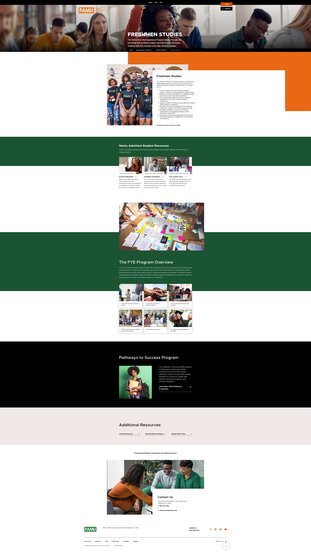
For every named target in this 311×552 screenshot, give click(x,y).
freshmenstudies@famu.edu (168, 510)
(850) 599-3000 (194, 530)
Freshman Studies (161, 50)
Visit (156, 2)
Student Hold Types (178, 434)
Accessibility (126, 541)
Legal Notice (98, 541)
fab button (226, 546)
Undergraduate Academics (143, 50)
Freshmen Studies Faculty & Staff (168, 125)
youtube (226, 529)
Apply (150, 2)
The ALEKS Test (176, 177)
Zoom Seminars (126, 177)
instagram (215, 529)
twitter (220, 529)
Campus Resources (126, 434)
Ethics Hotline (115, 541)
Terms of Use (87, 541)
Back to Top (219, 541)
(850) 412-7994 (164, 506)
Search (227, 9)
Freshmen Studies (175, 50)
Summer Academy (152, 177)
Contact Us (192, 528)
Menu (227, 4)
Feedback (135, 541)
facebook (210, 529)
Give (161, 2)
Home (131, 50)
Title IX (106, 541)
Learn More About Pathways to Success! (170, 387)
